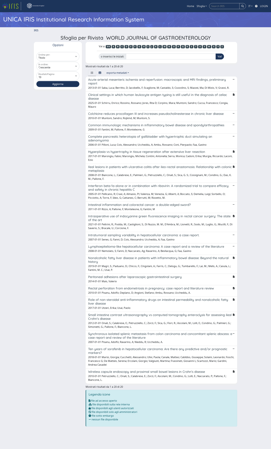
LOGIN (264, 6)
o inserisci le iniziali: (112, 56)
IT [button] (249, 6)
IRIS (36, 30)
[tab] (92, 72)
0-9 (108, 46)
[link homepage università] (35, 6)
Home (190, 6)
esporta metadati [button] (116, 72)
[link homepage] (11, 6)
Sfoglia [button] (201, 6)
